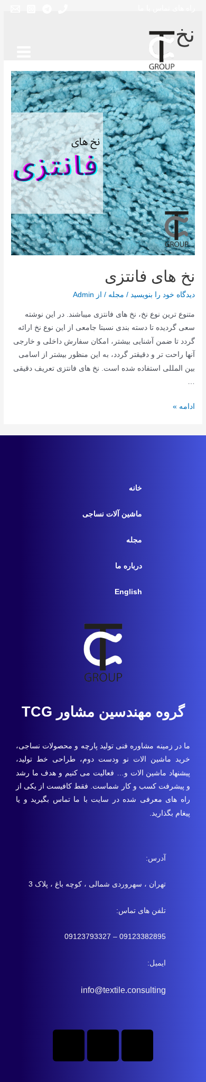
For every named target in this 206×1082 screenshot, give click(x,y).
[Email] (15, 9)
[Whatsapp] (137, 1045)
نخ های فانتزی (150, 276)
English (128, 592)
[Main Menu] (23, 52)
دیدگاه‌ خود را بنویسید (162, 295)
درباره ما (128, 566)
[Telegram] (47, 9)
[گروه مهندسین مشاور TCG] (161, 52)
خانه (135, 488)
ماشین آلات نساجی (112, 514)
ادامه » (184, 406)
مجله (116, 295)
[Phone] (63, 9)
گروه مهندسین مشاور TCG (103, 712)
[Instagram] (31, 9)
